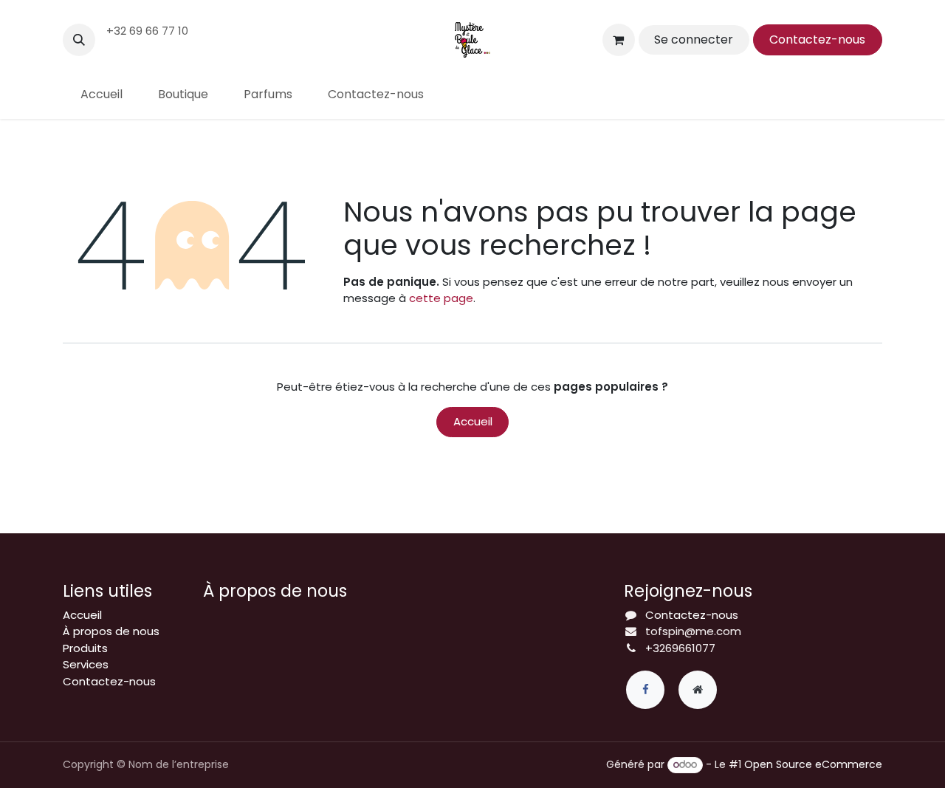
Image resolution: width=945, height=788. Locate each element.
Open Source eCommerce (813, 764)
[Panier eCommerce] (618, 40)
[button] (79, 40)
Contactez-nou (688, 615)
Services (86, 664)
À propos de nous (111, 631)
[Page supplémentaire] (697, 690)
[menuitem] (101, 94)
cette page (441, 298)
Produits (85, 648)
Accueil (472, 421)
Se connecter (693, 39)
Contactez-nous (817, 39)
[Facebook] (645, 690)
